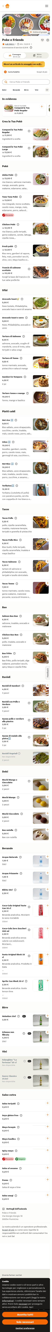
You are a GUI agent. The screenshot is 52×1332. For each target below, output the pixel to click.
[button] (6, 6)
